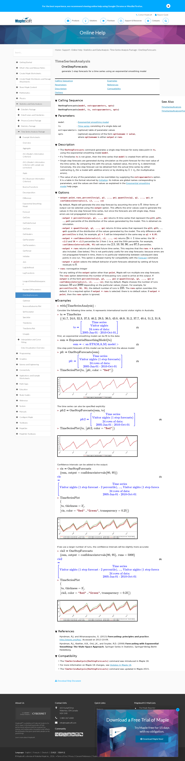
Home (58, 50)
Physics (23, 98)
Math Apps (24, 384)
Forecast (26, 212)
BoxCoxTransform (30, 187)
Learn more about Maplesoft (25, 737)
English (28, 752)
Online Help (76, 50)
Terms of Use (62, 756)
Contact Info (61, 703)
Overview (27, 143)
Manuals (23, 411)
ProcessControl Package (31, 120)
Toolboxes (24, 423)
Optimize (26, 300)
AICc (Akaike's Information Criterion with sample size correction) (34, 165)
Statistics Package (28, 126)
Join (24, 262)
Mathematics (25, 93)
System (22, 406)
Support (66, 50)
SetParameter (28, 312)
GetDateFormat (29, 223)
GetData (26, 217)
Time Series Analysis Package (33, 131)
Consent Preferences (83, 756)
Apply (25, 173)
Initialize (26, 256)
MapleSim (23, 428)
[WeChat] (81, 734)
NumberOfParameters (32, 289)
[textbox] (139, 163)
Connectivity (25, 370)
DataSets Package (28, 109)
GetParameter (29, 239)
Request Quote (162, 15)
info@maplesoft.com (68, 723)
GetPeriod (27, 251)
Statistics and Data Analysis (31, 104)
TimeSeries (27, 323)
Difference (27, 198)
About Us (19, 703)
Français (36, 752)
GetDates (27, 228)
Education (24, 389)
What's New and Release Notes (32, 68)
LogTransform (28, 273)
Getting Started (26, 62)
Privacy (71, 756)
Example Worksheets (31, 137)
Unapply (26, 334)
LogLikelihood (28, 267)
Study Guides (25, 395)
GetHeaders (28, 234)
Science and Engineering (29, 364)
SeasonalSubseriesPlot (32, 306)
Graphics (23, 359)
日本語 (53, 752)
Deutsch (45, 752)
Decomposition (29, 192)
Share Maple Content (28, 87)
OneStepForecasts (30, 295)
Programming (25, 353)
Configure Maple (26, 417)
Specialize (26, 317)
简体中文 (61, 752)
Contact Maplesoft (145, 15)
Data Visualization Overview (32, 348)
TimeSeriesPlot (29, 328)
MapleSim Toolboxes (28, 434)
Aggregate (27, 148)
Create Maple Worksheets (30, 73)
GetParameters (29, 245)
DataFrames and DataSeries (32, 115)
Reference (24, 400)
